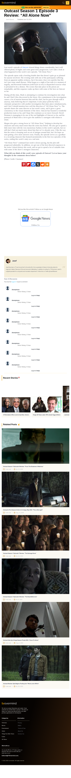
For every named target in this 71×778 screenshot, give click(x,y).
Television (4, 735)
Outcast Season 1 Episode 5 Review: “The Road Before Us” (20, 608)
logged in (14, 293)
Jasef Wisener (10, 19)
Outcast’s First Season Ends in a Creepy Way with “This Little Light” (23, 521)
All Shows (4, 752)
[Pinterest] (24, 175)
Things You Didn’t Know (8, 746)
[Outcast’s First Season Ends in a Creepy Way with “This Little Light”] (35, 500)
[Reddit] (42, 175)
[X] (38, 175)
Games (4, 749)
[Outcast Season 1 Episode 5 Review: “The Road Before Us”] (35, 587)
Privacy (20, 735)
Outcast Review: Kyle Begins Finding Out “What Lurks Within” (21, 695)
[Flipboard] (28, 175)
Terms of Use (21, 741)
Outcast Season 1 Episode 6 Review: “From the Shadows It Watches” (23, 478)
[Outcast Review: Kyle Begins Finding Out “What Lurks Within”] (35, 674)
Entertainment (6, 741)
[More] (47, 175)
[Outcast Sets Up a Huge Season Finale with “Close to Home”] (35, 631)
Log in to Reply (35, 307)
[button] (67, 3)
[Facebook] (33, 175)
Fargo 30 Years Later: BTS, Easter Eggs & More (46, 426)
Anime (3, 744)
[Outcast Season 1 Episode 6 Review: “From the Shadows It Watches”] (35, 457)
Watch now (46, 7)
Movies (4, 738)
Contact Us (21, 746)
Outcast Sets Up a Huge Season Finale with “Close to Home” (21, 651)
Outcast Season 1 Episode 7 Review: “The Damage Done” (19, 564)
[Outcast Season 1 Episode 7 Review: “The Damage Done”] (35, 544)
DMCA (19, 738)
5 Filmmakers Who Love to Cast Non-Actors (16, 426)
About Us (20, 744)
